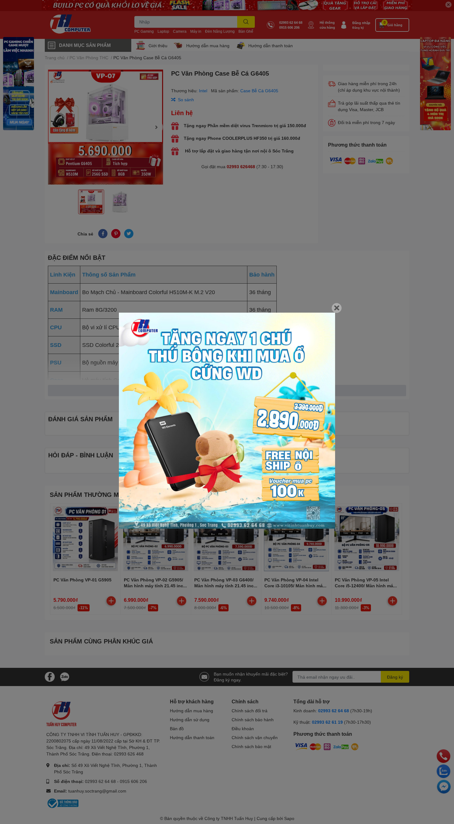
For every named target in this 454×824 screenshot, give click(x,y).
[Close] (337, 308)
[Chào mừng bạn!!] (227, 421)
